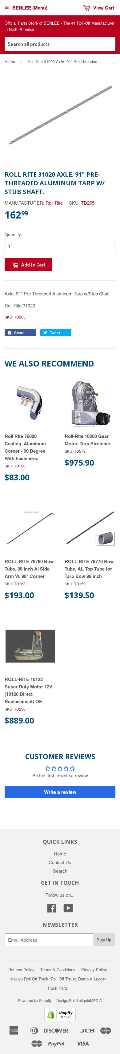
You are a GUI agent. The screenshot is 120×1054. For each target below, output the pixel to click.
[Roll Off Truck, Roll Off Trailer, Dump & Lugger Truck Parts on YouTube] (68, 910)
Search (60, 871)
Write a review (60, 792)
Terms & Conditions (57, 969)
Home (10, 61)
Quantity (13, 234)
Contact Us (60, 862)
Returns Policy (21, 969)
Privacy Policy (94, 969)
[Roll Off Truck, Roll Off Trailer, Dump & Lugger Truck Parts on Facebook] (51, 910)
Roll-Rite (54, 202)
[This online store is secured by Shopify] (60, 1019)
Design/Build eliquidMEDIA (79, 1000)
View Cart (103, 7)
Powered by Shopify (35, 1000)
